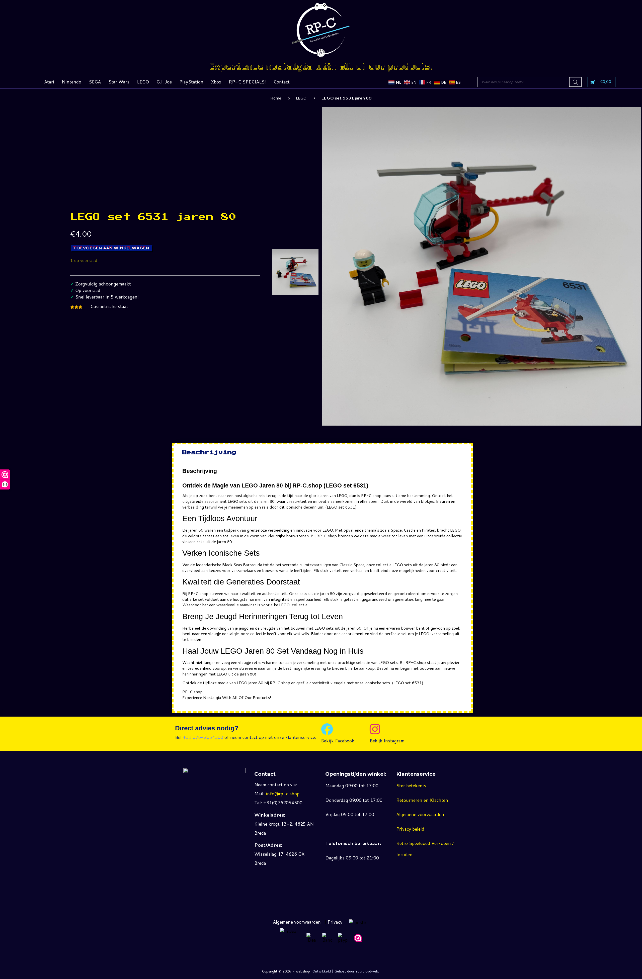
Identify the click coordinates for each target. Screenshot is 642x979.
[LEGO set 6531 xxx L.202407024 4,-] (295, 272)
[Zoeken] (575, 82)
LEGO (301, 98)
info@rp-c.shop (282, 793)
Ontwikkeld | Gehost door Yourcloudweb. (345, 971)
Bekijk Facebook (337, 740)
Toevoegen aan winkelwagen (111, 248)
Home (275, 98)
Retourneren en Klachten (422, 800)
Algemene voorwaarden (420, 814)
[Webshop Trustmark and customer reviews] (358, 938)
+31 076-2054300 (203, 737)
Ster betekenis (411, 785)
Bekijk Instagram (387, 740)
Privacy (335, 922)
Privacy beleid (410, 829)
